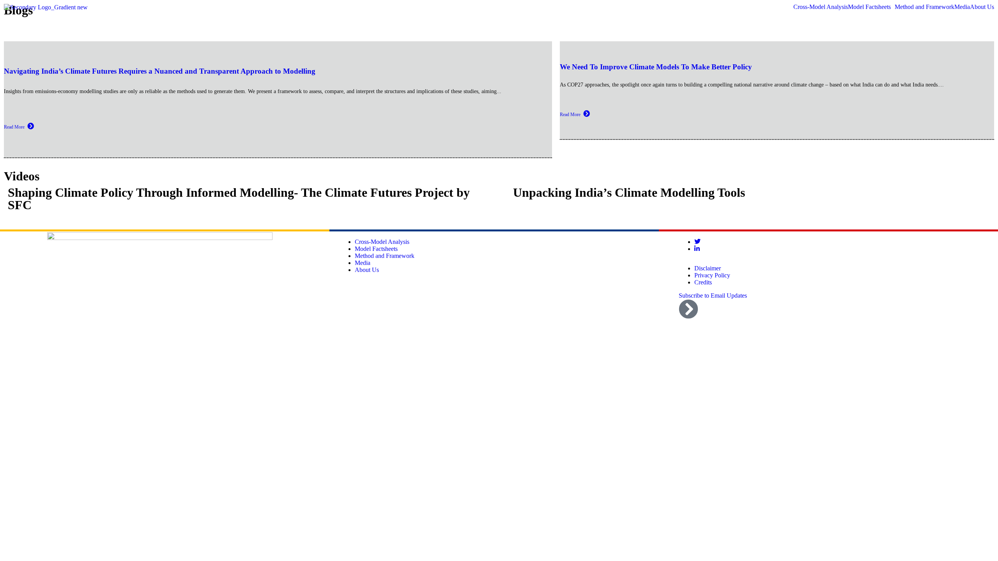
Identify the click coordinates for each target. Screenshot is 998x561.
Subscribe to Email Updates (713, 295)
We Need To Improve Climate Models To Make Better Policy (656, 67)
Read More (14, 127)
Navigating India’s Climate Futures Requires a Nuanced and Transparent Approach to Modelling (159, 71)
